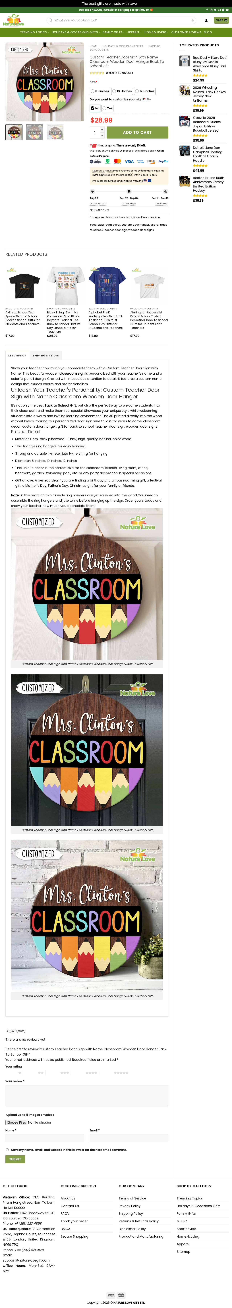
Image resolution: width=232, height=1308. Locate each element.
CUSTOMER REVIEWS (186, 32)
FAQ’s (65, 1213)
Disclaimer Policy (132, 1229)
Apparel (133, 32)
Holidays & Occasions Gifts (75, 32)
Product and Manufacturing (141, 1236)
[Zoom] (11, 117)
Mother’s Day (35, 485)
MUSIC (182, 1221)
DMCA (65, 1229)
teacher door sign (115, 230)
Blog (208, 32)
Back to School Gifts (119, 217)
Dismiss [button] (144, 3)
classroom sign (71, 373)
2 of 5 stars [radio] (30, 1072)
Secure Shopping (74, 1236)
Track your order (74, 1221)
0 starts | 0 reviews (119, 73)
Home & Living (155, 32)
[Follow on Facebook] (207, 10)
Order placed (98, 203)
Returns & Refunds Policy (139, 1221)
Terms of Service (132, 1198)
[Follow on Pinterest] (223, 10)
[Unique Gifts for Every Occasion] (18, 20)
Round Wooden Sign (146, 217)
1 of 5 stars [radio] (11, 1072)
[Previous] (11, 82)
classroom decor (109, 224)
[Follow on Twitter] (215, 10)
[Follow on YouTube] (227, 10)
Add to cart (137, 132)
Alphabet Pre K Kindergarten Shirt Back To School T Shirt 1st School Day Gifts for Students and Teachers (106, 320)
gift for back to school (76, 426)
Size (93, 82)
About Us (68, 1198)
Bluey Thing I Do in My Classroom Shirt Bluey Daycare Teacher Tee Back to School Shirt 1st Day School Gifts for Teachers (63, 322)
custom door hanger (135, 224)
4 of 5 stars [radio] (78, 1072)
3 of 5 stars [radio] (53, 1072)
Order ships (129, 203)
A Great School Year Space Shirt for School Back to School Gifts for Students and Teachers (22, 318)
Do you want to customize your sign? (118, 99)
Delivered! (162, 203)
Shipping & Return (46, 355)
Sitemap (183, 1251)
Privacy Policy (129, 1206)
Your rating (13, 1066)
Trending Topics (190, 1198)
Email (95, 1130)
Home (93, 46)
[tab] (17, 355)
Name (10, 1130)
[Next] (78, 82)
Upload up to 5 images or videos (30, 1115)
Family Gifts (112, 32)
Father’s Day (58, 485)
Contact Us (70, 1206)
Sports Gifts (186, 1229)
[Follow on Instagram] (211, 10)
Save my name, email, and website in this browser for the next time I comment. (69, 1150)
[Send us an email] (219, 10)
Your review (14, 1081)
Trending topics (33, 32)
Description (17, 355)
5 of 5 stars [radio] (106, 1072)
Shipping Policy (131, 1213)
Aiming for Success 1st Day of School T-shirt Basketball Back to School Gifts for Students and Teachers (149, 320)
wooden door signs (141, 230)
